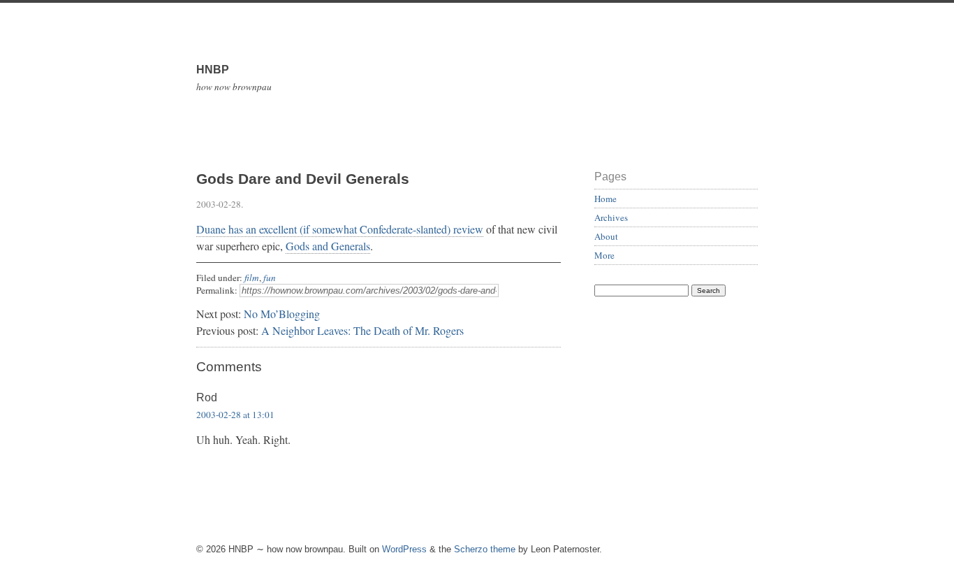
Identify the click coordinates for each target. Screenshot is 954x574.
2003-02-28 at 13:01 (235, 414)
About (606, 236)
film (251, 277)
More (604, 255)
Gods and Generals (328, 245)
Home (605, 198)
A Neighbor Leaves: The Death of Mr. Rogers (362, 330)
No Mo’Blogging (282, 313)
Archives (611, 217)
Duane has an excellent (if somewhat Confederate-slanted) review (339, 229)
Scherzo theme (484, 549)
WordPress (404, 549)
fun (269, 277)
